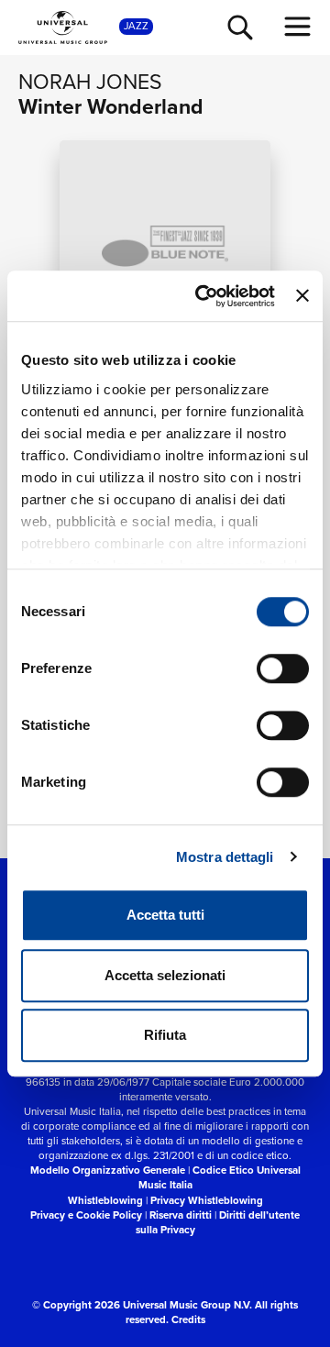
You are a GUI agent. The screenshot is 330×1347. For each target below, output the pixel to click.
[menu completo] (298, 26)
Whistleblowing (105, 1200)
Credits (188, 1319)
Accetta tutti (165, 914)
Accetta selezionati (165, 975)
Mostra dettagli (225, 857)
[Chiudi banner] (302, 296)
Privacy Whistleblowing (206, 1200)
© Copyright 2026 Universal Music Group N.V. (142, 1304)
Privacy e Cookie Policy (86, 1215)
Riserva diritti (180, 1215)
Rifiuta (165, 1035)
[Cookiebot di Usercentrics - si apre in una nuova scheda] (204, 296)
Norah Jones (90, 80)
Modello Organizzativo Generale (107, 1170)
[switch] (283, 668)
